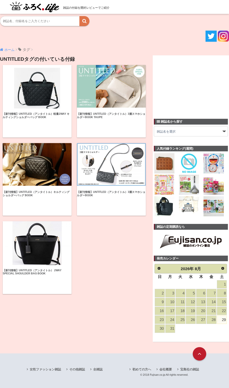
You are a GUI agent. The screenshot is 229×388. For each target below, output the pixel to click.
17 (172, 311)
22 (224, 311)
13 (203, 302)
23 (162, 320)
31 (172, 328)
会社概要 (165, 369)
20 (203, 311)
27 (203, 320)
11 (182, 302)
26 (193, 320)
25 (182, 320)
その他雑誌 (77, 369)
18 (182, 311)
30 (162, 328)
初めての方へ (141, 369)
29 (224, 320)
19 (193, 311)
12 (193, 302)
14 (214, 302)
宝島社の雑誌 (189, 369)
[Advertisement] (187, 84)
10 (172, 302)
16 (162, 311)
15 (224, 302)
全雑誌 (98, 369)
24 (172, 320)
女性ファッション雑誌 (45, 369)
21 (214, 311)
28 (214, 320)
